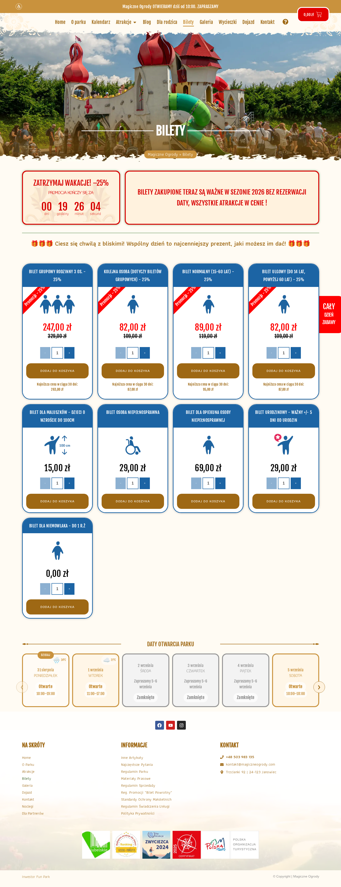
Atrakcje (28, 771)
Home (26, 757)
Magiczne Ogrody (163, 154)
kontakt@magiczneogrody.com (250, 764)
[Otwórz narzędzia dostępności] (18, 6)
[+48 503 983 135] (222, 757)
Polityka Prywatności (138, 813)
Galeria (27, 785)
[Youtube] (170, 725)
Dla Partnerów (33, 813)
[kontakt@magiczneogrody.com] (222, 764)
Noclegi (27, 806)
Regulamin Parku (134, 771)
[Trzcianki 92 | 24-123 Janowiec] (222, 772)
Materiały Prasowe (136, 778)
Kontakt (28, 799)
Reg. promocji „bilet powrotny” (146, 792)
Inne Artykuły (132, 757)
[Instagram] (181, 725)
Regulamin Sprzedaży (138, 785)
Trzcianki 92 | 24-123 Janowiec (251, 772)
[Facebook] (159, 725)
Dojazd (27, 792)
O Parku (28, 764)
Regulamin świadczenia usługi (145, 806)
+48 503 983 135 (240, 757)
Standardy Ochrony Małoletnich (146, 799)
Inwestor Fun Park (36, 877)
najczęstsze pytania (137, 764)
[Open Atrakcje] (134, 22)
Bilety (26, 778)
